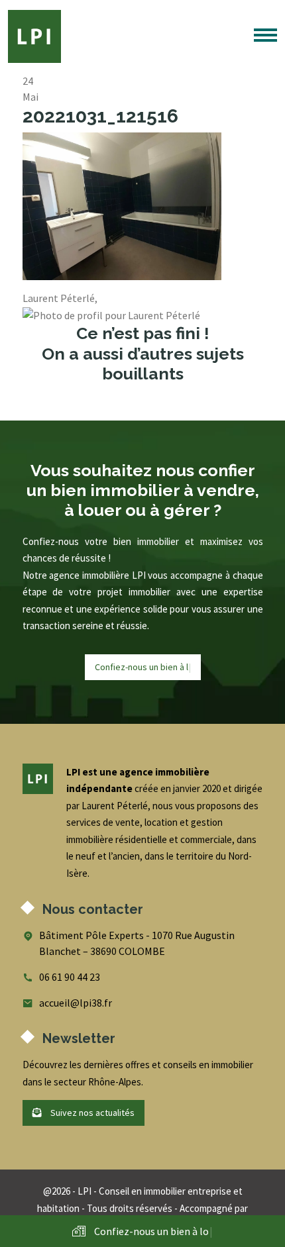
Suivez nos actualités (91, 1113)
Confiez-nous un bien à (143, 667)
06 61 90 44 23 (69, 976)
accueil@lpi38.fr (75, 1002)
